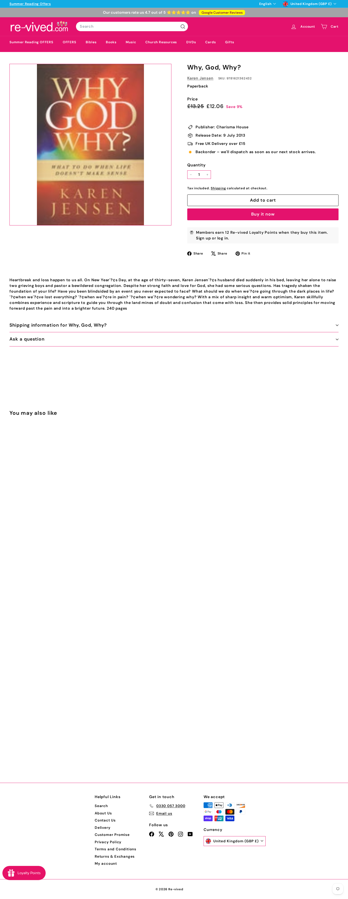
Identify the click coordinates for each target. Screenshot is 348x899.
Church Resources (161, 42)
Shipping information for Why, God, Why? (58, 325)
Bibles (91, 42)
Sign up (203, 238)
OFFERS (69, 42)
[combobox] (132, 26)
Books (111, 42)
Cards (210, 42)
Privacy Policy (108, 842)
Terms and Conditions (115, 849)
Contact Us (105, 820)
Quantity (196, 165)
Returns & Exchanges (115, 856)
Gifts (229, 42)
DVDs (191, 42)
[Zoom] (90, 144)
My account (106, 863)
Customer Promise (112, 834)
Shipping (218, 188)
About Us (103, 813)
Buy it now (263, 214)
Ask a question (27, 339)
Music (131, 42)
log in (222, 238)
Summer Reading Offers (30, 4)
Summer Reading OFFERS (31, 42)
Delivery (102, 827)
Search (101, 806)
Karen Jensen (200, 78)
